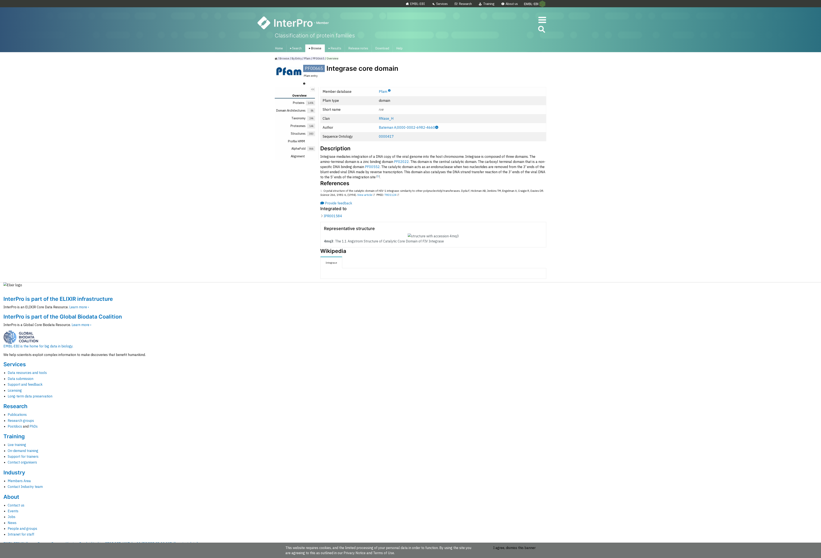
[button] (541, 30)
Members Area (19, 481)
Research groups (21, 420)
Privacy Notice (355, 553)
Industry (14, 472)
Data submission (20, 378)
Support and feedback (25, 384)
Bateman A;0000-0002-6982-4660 (407, 127)
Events (13, 511)
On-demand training (23, 451)
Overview (332, 58)
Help (399, 48)
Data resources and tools (27, 373)
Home (279, 48)
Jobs (11, 517)
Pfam (383, 91)
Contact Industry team (25, 486)
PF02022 (401, 161)
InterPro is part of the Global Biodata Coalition (62, 316)
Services (442, 4)
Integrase (331, 262)
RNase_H (386, 118)
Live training (17, 445)
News (12, 523)
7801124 (390, 195)
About (11, 497)
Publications (17, 414)
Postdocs (15, 426)
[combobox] (522, 29)
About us (512, 4)
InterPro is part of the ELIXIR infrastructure (58, 299)
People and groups (22, 528)
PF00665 (318, 58)
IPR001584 (333, 216)
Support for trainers (23, 456)
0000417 (386, 136)
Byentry (297, 58)
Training (489, 4)
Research (465, 4)
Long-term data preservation (30, 396)
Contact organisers (22, 462)
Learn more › (79, 307)
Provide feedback (338, 203)
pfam (307, 58)
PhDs (34, 426)
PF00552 (372, 167)
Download (382, 48)
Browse (314, 48)
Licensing (15, 390)
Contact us (16, 505)
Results (334, 48)
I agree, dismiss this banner (514, 547)
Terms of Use (383, 553)
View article (364, 195)
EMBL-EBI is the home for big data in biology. (38, 346)
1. (321, 191)
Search (295, 48)
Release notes (358, 48)
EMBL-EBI (417, 4)
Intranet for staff (21, 534)
